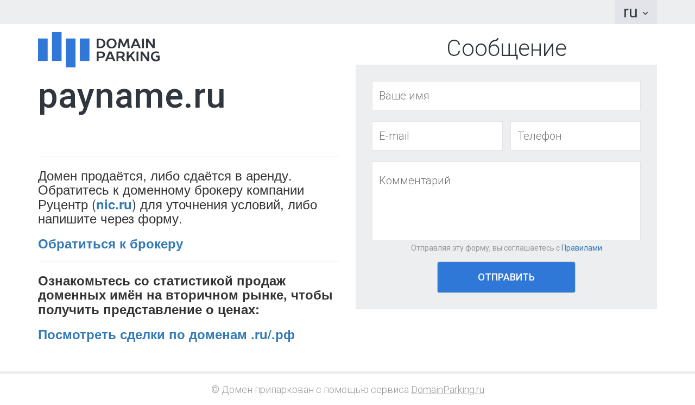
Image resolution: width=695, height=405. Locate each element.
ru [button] (632, 11)
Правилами (581, 248)
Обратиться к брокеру (110, 243)
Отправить (506, 277)
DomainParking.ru (447, 389)
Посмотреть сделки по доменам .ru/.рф (166, 334)
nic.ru (114, 204)
